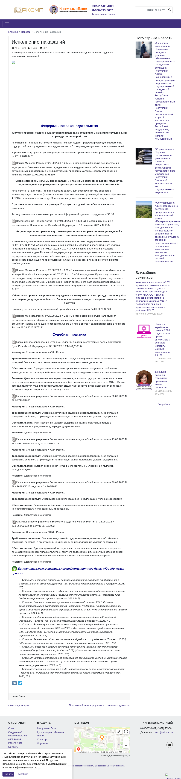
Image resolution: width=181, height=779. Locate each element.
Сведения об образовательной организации (17, 735)
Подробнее (22, 774)
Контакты (13, 747)
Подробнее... (165, 404)
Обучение (42, 743)
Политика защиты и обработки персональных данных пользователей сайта (90, 766)
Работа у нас (15, 743)
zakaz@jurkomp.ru (163, 732)
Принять (8, 774)
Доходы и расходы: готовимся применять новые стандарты (161, 379)
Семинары (42, 739)
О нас (11, 728)
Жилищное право (19, 705)
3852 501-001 (103, 6)
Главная (13, 31)
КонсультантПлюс (47, 728)
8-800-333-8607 (102, 10)
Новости (26, 31)
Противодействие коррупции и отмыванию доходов (99, 705)
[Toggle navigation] (6, 24)
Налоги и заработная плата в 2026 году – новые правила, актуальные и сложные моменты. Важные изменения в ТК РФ (162, 339)
